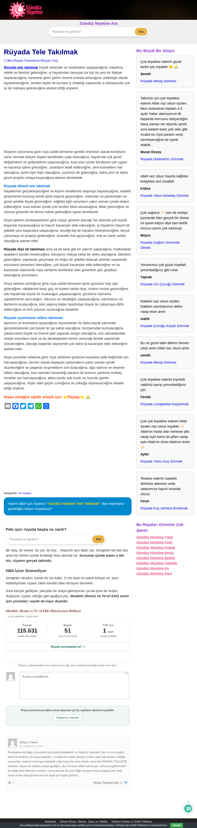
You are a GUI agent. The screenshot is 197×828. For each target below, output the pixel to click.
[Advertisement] (68, 121)
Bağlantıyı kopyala (68, 717)
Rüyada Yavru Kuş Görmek (161, 461)
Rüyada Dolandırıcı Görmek (161, 159)
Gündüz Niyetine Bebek (155, 558)
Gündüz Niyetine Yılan (154, 537)
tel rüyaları (25, 493)
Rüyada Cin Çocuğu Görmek (162, 284)
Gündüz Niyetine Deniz (155, 553)
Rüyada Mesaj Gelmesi (158, 81)
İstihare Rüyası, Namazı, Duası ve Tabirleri (84, 821)
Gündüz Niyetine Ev (152, 568)
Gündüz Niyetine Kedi (154, 542)
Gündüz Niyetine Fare (154, 574)
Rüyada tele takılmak (21, 67)
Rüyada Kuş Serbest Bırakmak (164, 508)
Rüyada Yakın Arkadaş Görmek (164, 196)
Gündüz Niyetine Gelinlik (156, 563)
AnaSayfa (50, 821)
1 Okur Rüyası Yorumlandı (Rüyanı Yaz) (31, 60)
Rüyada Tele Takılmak (41, 52)
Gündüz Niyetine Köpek (155, 548)
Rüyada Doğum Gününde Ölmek (160, 245)
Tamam (177, 825)
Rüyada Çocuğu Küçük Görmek (164, 326)
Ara (141, 31)
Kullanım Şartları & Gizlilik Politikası (132, 821)
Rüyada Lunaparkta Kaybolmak (164, 404)
